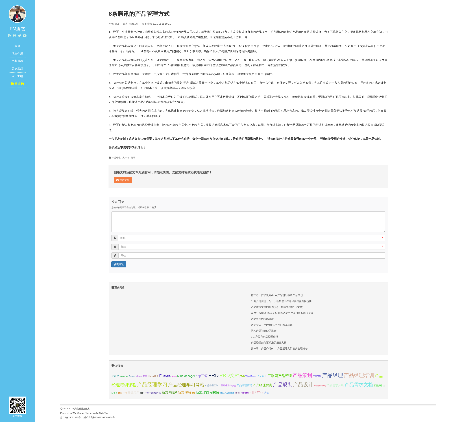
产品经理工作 (211, 385)
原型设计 (378, 385)
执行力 (125, 157)
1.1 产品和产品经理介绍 (264, 336)
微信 (142, 393)
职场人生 (133, 23)
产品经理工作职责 (227, 385)
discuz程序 (141, 376)
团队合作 (122, 393)
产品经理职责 (262, 385)
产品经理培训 (359, 375)
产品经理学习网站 (186, 384)
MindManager (186, 376)
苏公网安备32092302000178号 (99, 417)
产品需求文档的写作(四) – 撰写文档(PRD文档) (277, 307)
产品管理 (116, 157)
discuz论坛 (153, 376)
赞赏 (17, 83)
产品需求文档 (359, 384)
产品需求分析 (335, 385)
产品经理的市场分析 (262, 318)
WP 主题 (17, 76)
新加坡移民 (186, 392)
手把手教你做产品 (153, 393)
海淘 (237, 392)
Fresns (165, 375)
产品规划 (282, 384)
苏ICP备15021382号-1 (71, 417)
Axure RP (124, 376)
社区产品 (256, 392)
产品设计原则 (320, 385)
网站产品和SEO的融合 (263, 330)
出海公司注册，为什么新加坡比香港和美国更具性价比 (281, 301)
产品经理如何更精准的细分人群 (268, 342)
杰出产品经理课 (227, 393)
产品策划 (302, 375)
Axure (115, 376)
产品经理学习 (152, 384)
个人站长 (262, 376)
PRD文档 (229, 375)
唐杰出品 (17, 68)
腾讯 (133, 157)
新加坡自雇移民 (208, 392)
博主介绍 (17, 53)
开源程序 (133, 392)
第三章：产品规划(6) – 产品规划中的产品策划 (277, 295)
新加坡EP (169, 392)
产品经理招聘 (244, 385)
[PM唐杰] (17, 13)
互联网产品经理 (280, 376)
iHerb (174, 376)
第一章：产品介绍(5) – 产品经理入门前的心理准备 (279, 348)
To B (242, 376)
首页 (17, 45)
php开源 (202, 376)
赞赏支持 (124, 180)
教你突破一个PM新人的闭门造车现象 (272, 324)
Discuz (132, 376)
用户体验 (245, 393)
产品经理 (332, 375)
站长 (266, 392)
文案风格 (17, 60)
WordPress (250, 376)
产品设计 (303, 384)
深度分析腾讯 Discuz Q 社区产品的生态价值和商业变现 (282, 312)
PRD (213, 375)
